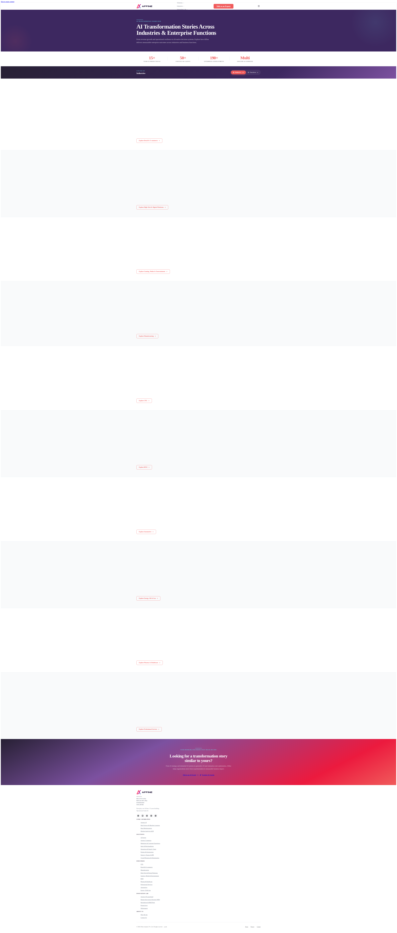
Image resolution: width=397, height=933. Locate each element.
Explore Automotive (145, 532)
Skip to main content (7, 2)
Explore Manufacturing (146, 336)
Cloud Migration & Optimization (150, 858)
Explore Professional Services (148, 729)
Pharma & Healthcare (146, 881)
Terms (246, 927)
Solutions (179, 3)
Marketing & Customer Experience (150, 843)
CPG (142, 864)
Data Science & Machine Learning (150, 825)
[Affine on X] (155, 815)
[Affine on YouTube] (151, 815)
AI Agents (143, 837)
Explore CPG (143, 400)
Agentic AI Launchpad (147, 897)
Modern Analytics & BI (147, 831)
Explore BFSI (143, 467)
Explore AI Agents (208, 775)
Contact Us (144, 917)
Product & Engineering (147, 852)
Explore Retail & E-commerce (148, 140)
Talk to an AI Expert (189, 775)
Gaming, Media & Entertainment (150, 876)
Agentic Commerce (146, 840)
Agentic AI (144, 822)
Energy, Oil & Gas (146, 890)
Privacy (252, 927)
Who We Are (144, 915)
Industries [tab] (239, 72)
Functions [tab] (254, 72)
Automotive (144, 887)
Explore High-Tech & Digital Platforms (151, 207)
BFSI (142, 879)
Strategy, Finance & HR (147, 855)
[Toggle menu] (259, 6)
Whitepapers (144, 908)
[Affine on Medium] (142, 815)
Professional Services (146, 884)
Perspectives (144, 905)
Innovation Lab (181, 9)
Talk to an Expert (223, 6)
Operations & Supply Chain (148, 849)
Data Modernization (146, 828)
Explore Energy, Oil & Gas (147, 598)
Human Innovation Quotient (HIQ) (150, 899)
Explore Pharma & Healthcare (148, 662)
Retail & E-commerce (147, 867)
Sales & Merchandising (147, 846)
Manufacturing (145, 870)
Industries (180, 6)
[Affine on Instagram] (147, 815)
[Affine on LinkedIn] (138, 815)
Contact (259, 927)
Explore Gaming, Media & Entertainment (152, 271)
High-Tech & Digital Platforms (149, 873)
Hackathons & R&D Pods (148, 902)
